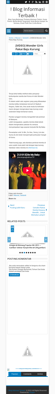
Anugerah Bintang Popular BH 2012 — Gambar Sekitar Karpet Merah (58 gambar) (27, 246)
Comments (27, 374)
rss (36, 2)
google (33, 2)
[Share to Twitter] (14, 241)
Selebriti (23, 195)
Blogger (32, 392)
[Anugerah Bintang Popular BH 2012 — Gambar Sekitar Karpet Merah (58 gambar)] (27, 234)
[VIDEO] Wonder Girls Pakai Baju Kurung (29, 47)
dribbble (43, 2)
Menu (8, 2)
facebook (29, 2)
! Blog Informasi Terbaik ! (27, 12)
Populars (14, 374)
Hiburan (16, 195)
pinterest (46, 2)
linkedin (40, 2)
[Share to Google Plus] (17, 241)
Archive (40, 374)
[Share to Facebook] (11, 241)
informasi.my (33, 148)
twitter (26, 2)
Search (46, 31)
